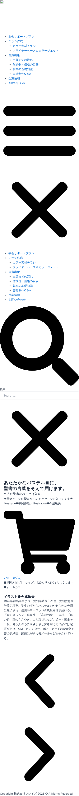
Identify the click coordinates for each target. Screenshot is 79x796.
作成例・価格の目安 (26, 64)
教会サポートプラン (21, 36)
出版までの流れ (23, 60)
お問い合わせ (17, 83)
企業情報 (14, 78)
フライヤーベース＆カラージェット (36, 50)
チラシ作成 (15, 41)
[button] (39, 170)
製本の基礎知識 (23, 69)
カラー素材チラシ (24, 46)
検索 (2, 389)
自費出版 (14, 55)
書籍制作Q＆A (22, 73)
